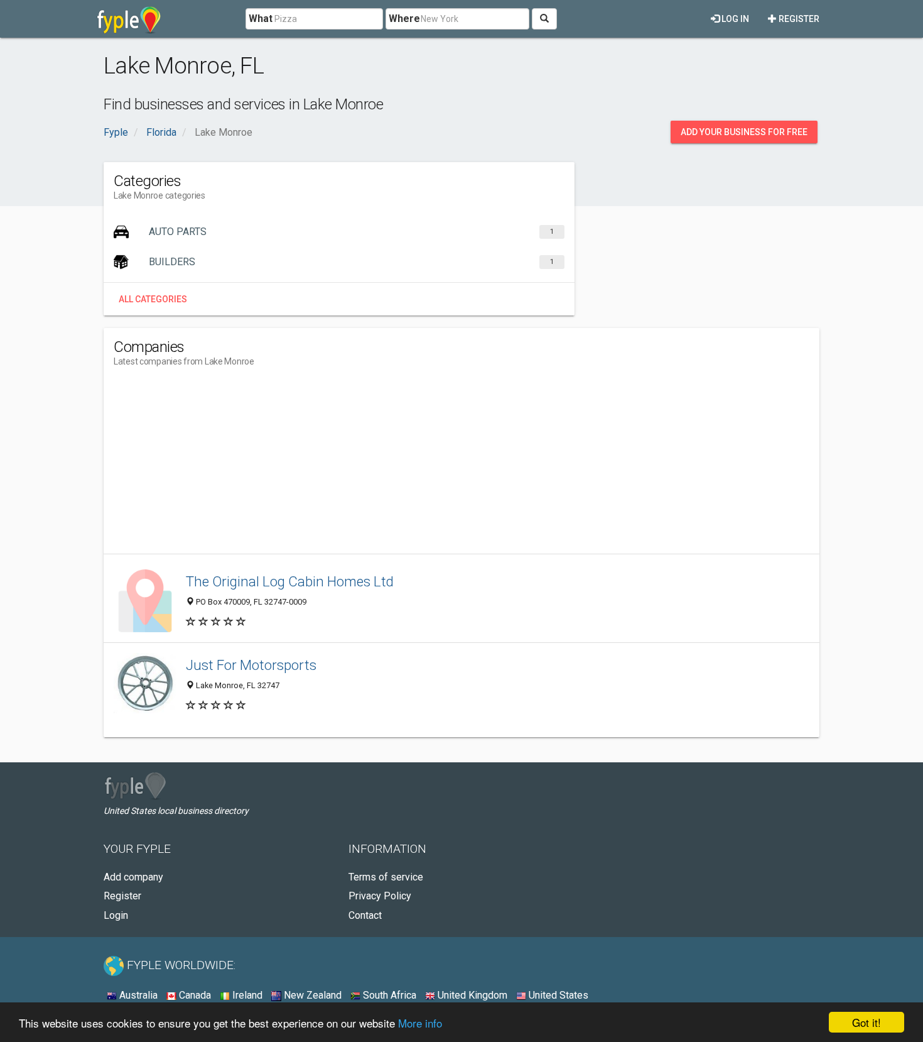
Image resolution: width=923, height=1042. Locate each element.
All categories (153, 299)
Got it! (866, 1022)
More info (420, 1023)
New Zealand (311, 995)
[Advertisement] (342, 466)
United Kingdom (471, 995)
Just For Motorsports (251, 665)
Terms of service (385, 877)
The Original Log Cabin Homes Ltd (290, 581)
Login (116, 915)
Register (798, 19)
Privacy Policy (379, 896)
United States (557, 995)
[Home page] (129, 19)
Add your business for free (744, 132)
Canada (193, 995)
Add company (133, 877)
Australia (137, 995)
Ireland (246, 995)
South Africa (388, 995)
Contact (365, 915)
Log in (734, 19)
